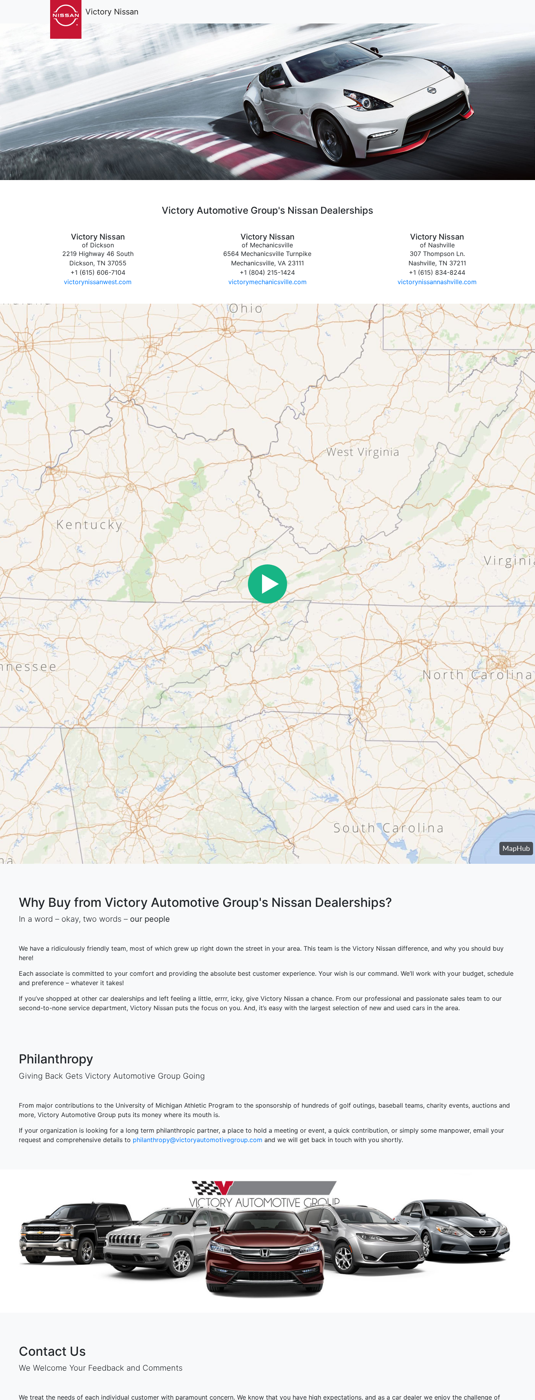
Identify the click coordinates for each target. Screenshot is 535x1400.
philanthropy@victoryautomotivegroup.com (197, 1140)
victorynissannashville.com (437, 282)
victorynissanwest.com (98, 282)
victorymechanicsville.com (267, 282)
